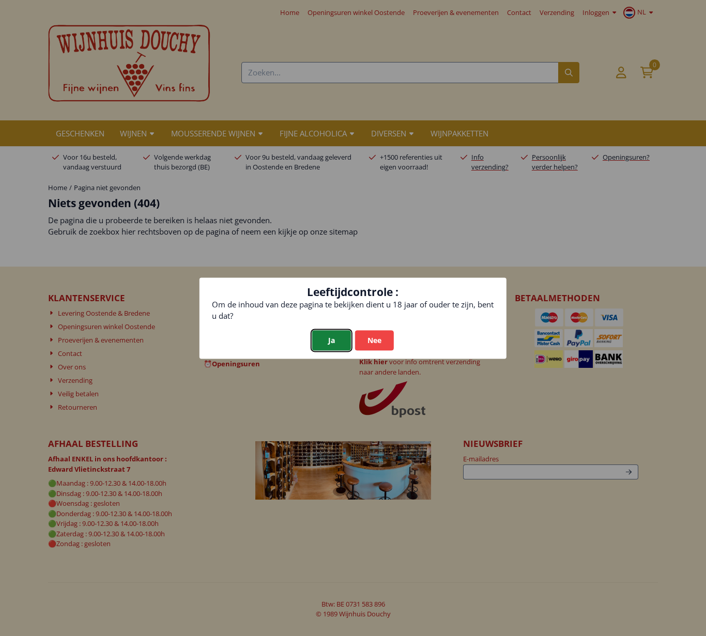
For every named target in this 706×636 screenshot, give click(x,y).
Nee (374, 340)
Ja (331, 340)
